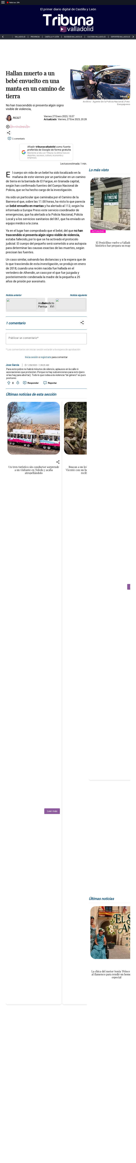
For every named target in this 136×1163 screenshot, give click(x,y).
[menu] (3, 2)
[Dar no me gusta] (17, 383)
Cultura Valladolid (96, 37)
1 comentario (18, 138)
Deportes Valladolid (120, 37)
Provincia (35, 37)
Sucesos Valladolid (73, 37)
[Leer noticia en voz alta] (8, 127)
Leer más (52, 811)
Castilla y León (52, 37)
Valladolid (20, 37)
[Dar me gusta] (8, 383)
